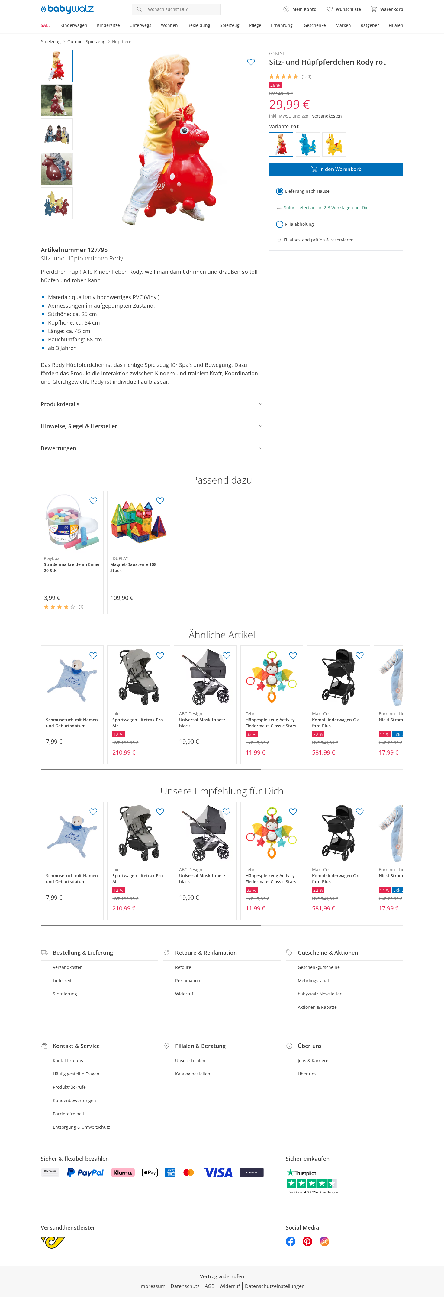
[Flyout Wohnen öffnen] (180, 26)
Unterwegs (140, 25)
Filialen (396, 25)
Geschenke (315, 25)
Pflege (255, 25)
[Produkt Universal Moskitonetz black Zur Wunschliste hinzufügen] (226, 655)
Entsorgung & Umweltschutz (81, 1127)
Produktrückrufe (69, 1087)
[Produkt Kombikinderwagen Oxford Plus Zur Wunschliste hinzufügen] (359, 655)
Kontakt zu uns (68, 1060)
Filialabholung (299, 224)
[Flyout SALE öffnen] (53, 26)
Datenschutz (185, 1286)
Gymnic (278, 53)
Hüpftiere (121, 41)
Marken (343, 25)
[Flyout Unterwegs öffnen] (153, 26)
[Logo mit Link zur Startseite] (67, 9)
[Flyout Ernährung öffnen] (295, 26)
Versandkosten (68, 967)
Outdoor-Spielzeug (86, 41)
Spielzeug (230, 25)
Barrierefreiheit (68, 1114)
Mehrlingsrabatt (314, 980)
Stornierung (65, 994)
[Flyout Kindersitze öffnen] (122, 26)
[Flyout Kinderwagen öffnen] (89, 26)
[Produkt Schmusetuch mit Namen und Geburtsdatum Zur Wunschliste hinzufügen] (93, 655)
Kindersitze (108, 25)
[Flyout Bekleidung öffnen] (212, 26)
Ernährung (282, 25)
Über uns (307, 1074)
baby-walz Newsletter (320, 994)
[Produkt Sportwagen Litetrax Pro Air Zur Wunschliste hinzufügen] (160, 655)
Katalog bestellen (192, 1074)
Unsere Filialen (190, 1060)
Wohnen (169, 25)
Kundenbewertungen (74, 1100)
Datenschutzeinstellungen (275, 1286)
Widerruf (184, 994)
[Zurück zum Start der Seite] (437, 1253)
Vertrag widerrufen (222, 1276)
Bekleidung (199, 25)
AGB (209, 1286)
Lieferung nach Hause (307, 191)
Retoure (183, 967)
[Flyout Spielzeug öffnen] (242, 26)
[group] (172, 140)
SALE (46, 25)
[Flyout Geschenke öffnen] (328, 26)
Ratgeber (370, 25)
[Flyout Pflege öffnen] (263, 26)
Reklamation (187, 980)
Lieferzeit (62, 980)
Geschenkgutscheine (319, 967)
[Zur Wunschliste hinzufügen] (251, 62)
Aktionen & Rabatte (317, 1007)
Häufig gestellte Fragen (76, 1074)
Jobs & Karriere (313, 1060)
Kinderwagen (73, 25)
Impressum (153, 1286)
